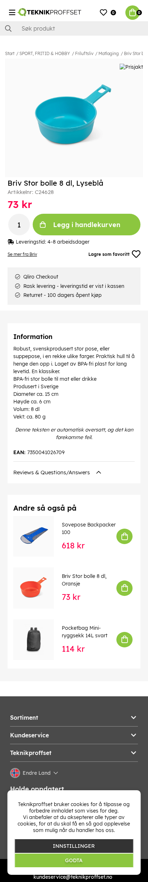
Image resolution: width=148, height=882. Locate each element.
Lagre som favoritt (109, 254)
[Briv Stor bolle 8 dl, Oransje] (38, 587)
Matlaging (108, 53)
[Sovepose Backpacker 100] (38, 536)
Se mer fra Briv (22, 254)
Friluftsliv (84, 53)
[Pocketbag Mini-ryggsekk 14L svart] (38, 639)
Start (9, 53)
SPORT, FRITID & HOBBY (44, 53)
